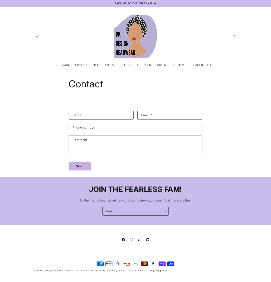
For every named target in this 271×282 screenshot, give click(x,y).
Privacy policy (117, 270)
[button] (38, 37)
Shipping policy (158, 270)
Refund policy (98, 270)
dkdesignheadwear (54, 270)
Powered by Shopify (76, 270)
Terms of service (137, 270)
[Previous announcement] (35, 3)
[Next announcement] (236, 3)
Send (80, 166)
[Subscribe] (164, 211)
